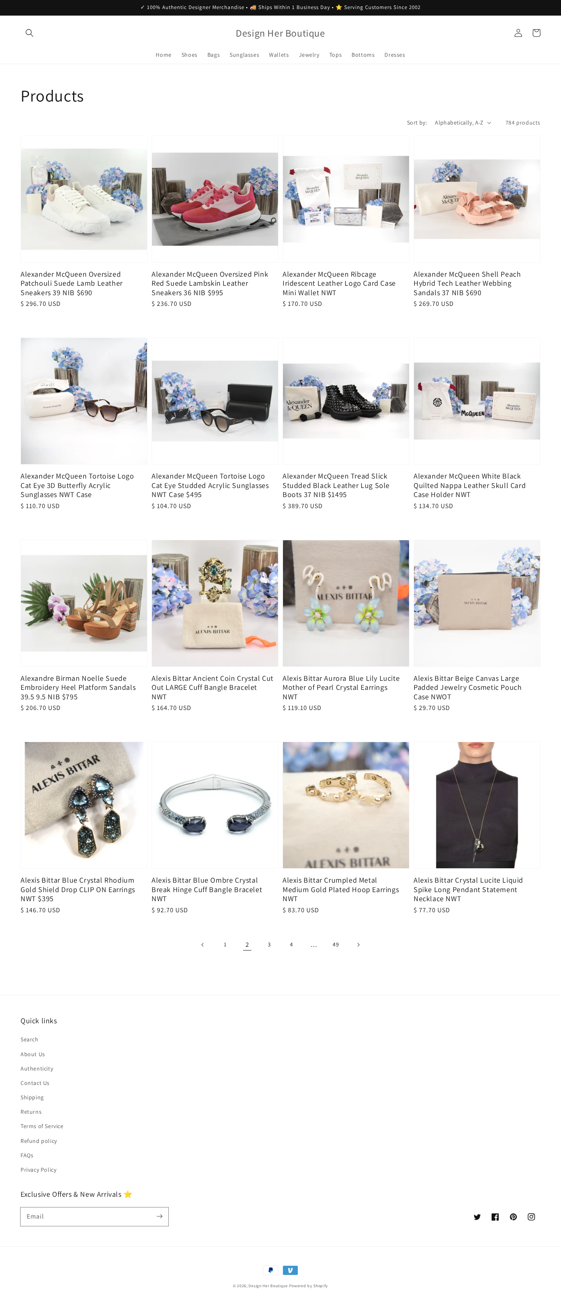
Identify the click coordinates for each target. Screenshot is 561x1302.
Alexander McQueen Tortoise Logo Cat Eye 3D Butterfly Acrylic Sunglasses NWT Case (77, 485)
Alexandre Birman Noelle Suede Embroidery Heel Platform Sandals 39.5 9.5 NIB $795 (78, 687)
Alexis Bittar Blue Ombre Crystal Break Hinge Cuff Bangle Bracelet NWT (207, 889)
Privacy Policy (38, 1169)
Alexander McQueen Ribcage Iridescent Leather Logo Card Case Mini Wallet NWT (339, 283)
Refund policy (39, 1141)
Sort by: (417, 122)
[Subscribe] (159, 1216)
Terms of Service (42, 1126)
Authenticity (37, 1068)
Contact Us (35, 1083)
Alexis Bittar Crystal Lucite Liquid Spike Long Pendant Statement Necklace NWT (468, 889)
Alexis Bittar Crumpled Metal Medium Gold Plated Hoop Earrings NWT (341, 889)
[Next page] (358, 945)
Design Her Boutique (267, 1285)
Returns (31, 1111)
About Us (33, 1054)
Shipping (32, 1097)
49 (336, 944)
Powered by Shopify (309, 1285)
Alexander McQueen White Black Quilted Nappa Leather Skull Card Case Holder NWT (470, 485)
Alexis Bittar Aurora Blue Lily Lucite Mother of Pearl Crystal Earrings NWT (341, 687)
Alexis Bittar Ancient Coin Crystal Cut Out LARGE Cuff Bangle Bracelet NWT (213, 687)
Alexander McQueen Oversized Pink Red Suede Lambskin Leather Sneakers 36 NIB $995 (210, 283)
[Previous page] (203, 945)
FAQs (27, 1155)
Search (30, 1039)
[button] (30, 33)
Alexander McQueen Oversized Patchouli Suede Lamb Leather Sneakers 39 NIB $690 (72, 283)
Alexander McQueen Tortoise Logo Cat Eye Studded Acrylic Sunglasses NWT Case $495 (210, 485)
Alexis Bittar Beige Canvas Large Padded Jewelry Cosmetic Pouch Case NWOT (468, 687)
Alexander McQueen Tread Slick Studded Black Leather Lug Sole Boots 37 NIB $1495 (336, 485)
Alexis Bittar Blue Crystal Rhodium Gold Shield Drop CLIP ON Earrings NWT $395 (78, 889)
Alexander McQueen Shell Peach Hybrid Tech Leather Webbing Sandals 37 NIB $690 (467, 283)
